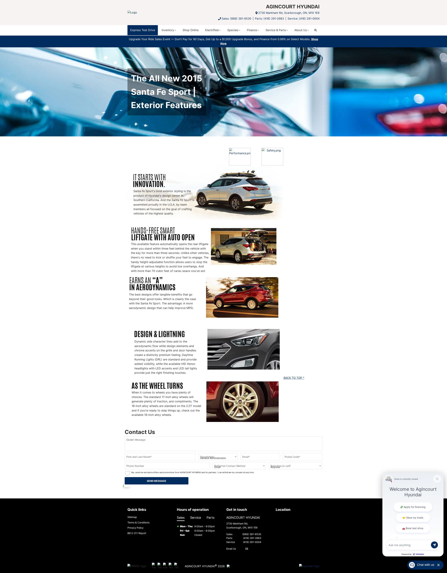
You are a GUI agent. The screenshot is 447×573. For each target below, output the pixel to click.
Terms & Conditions (138, 522)
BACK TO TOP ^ (294, 377)
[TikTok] (176, 566)
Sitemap (132, 517)
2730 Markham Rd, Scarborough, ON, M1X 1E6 (289, 12)
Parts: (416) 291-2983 (269, 18)
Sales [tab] (181, 517)
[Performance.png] (240, 156)
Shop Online (191, 30)
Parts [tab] (210, 517)
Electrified (212, 30)
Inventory (168, 30)
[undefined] (240, 163)
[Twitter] (159, 566)
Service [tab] (195, 517)
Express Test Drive (142, 30)
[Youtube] (171, 566)
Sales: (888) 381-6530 (236, 18)
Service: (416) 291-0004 (304, 18)
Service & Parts (276, 30)
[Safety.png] (272, 156)
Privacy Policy (135, 527)
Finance (252, 30)
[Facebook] (154, 566)
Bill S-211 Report (136, 533)
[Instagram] (165, 566)
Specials (232, 30)
